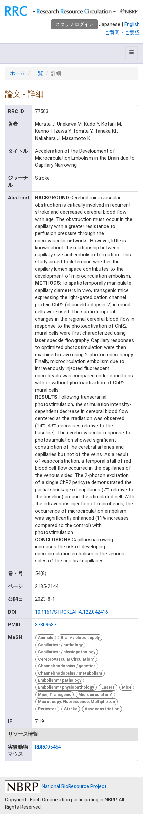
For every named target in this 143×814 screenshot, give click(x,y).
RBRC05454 (48, 747)
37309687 (45, 625)
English (132, 24)
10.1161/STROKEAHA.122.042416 (71, 612)
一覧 (38, 73)
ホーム (17, 73)
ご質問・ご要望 (122, 33)
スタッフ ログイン (74, 24)
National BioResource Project (73, 786)
